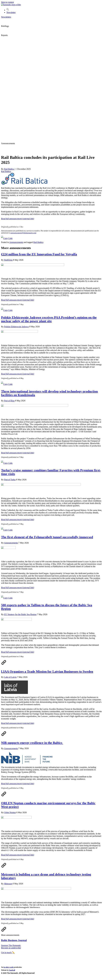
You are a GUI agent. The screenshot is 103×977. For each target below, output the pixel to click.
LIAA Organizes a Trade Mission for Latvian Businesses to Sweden (47, 671)
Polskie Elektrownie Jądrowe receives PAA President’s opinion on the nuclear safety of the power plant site (49, 319)
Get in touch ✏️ (8, 952)
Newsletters (6, 17)
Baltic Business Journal (14, 940)
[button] (7, 10)
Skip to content (7, 2)
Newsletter (11, 12)
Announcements (16, 242)
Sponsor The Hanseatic (11, 945)
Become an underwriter (11, 948)
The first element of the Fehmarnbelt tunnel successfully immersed (47, 537)
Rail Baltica (6, 171)
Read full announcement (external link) (17, 218)
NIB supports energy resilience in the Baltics (32, 742)
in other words (9, 967)
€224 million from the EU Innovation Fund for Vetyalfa (39, 254)
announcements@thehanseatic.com (23, 233)
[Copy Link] (6, 238)
